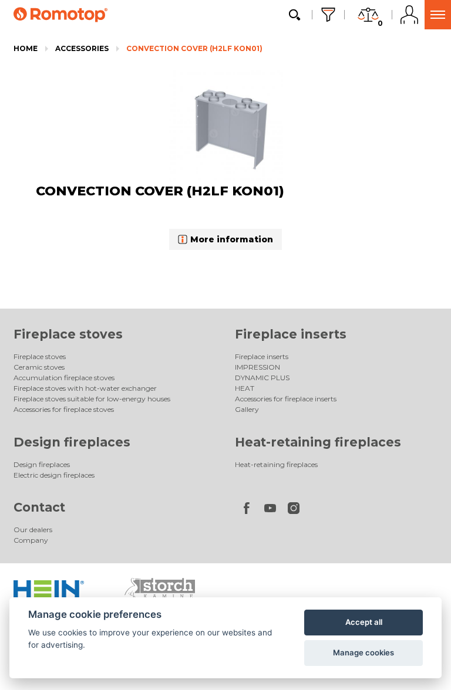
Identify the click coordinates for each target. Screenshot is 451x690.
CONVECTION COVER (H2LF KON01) (194, 48)
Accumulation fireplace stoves (64, 377)
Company (31, 540)
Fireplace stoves (68, 334)
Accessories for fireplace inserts (285, 398)
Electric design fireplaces (54, 475)
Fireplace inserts (290, 334)
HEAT (244, 388)
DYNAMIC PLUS (262, 377)
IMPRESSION (257, 367)
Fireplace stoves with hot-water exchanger (85, 388)
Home (26, 48)
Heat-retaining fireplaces (318, 442)
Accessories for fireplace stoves (64, 409)
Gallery (247, 409)
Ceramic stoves (39, 367)
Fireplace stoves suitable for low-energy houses (92, 398)
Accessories (82, 48)
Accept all (363, 622)
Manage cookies (363, 652)
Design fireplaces (72, 442)
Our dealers (33, 529)
